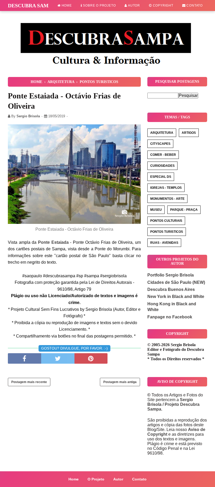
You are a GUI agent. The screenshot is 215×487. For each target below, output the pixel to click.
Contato (194, 5)
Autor (133, 5)
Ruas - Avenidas (164, 243)
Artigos (189, 133)
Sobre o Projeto (99, 5)
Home (66, 5)
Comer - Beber (163, 155)
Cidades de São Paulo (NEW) (176, 282)
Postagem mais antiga (120, 382)
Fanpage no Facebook (169, 317)
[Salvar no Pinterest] (91, 358)
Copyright (162, 5)
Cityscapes (160, 144)
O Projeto (96, 479)
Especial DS (160, 177)
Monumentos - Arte (167, 199)
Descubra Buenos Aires (171, 289)
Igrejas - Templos (166, 188)
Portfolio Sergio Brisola (170, 275)
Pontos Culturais (166, 221)
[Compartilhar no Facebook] (24, 358)
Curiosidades (162, 166)
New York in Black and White (175, 296)
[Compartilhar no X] (57, 358)
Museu (156, 210)
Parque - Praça (184, 210)
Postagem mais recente (29, 382)
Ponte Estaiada (53, 242)
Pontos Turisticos (166, 232)
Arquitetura (161, 133)
